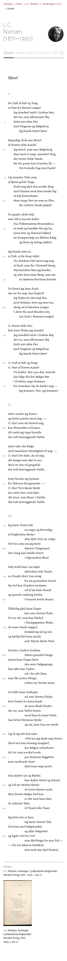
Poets (19, 4)
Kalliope (8, 4)
